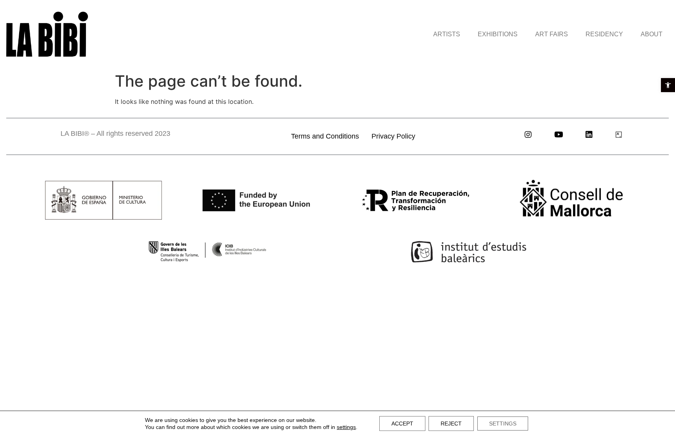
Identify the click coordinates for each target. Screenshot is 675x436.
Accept (402, 423)
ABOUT (651, 34)
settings (346, 427)
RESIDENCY (604, 34)
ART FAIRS (551, 34)
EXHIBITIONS (498, 34)
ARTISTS (446, 34)
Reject (451, 423)
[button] (668, 85)
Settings (502, 423)
